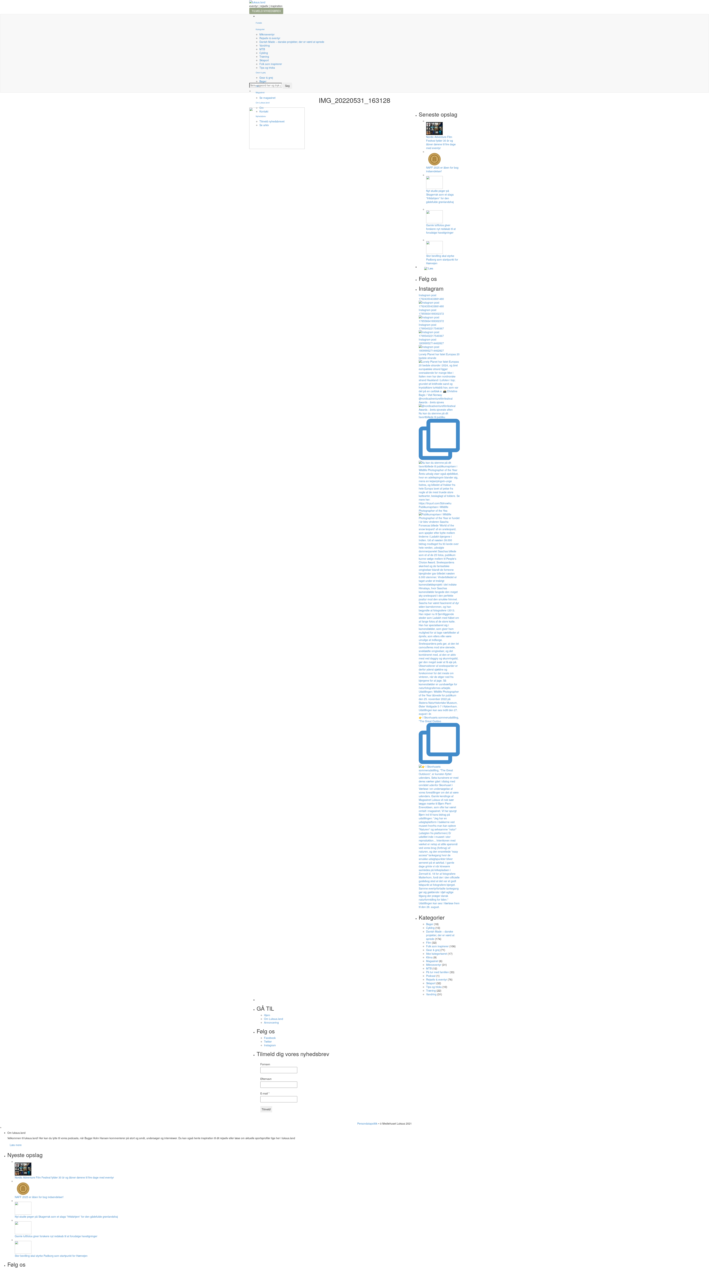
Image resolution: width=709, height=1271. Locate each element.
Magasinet (260, 92)
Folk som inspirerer (270, 64)
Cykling (263, 53)
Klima (429, 957)
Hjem (267, 1015)
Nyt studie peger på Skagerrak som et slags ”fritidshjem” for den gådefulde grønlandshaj (440, 196)
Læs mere (16, 1145)
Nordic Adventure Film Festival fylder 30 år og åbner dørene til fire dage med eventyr (441, 142)
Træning (264, 56)
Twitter (268, 1041)
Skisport (264, 60)
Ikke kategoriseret (436, 953)
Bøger (262, 81)
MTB (262, 49)
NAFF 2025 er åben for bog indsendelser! (39, 1197)
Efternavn (266, 1079)
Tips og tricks (267, 67)
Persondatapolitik (367, 1123)
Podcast (431, 976)
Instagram (270, 1045)
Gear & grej (261, 72)
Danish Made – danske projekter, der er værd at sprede (291, 42)
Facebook (270, 1038)
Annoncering (271, 1022)
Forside (259, 23)
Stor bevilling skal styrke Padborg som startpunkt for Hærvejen (442, 259)
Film (257, 86)
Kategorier (260, 29)
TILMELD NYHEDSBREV (266, 11)
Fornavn (265, 1064)
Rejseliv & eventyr (269, 38)
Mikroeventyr (267, 34)
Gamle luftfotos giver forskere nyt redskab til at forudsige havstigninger (441, 228)
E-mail (264, 1093)
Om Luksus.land (273, 1019)
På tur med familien (437, 972)
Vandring (264, 45)
